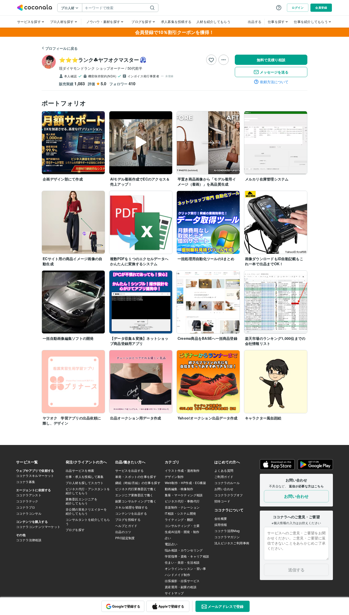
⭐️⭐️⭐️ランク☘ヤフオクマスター (99, 59)
